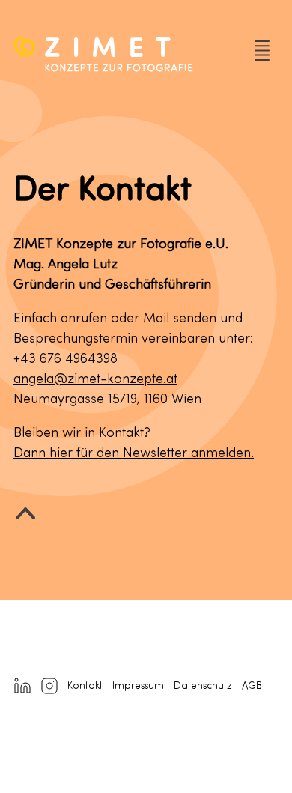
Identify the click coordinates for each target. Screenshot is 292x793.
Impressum (138, 686)
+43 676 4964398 (65, 359)
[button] (259, 55)
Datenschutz (203, 686)
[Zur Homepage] (126, 55)
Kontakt (85, 686)
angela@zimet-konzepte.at (95, 379)
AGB (252, 686)
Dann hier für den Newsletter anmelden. (133, 453)
